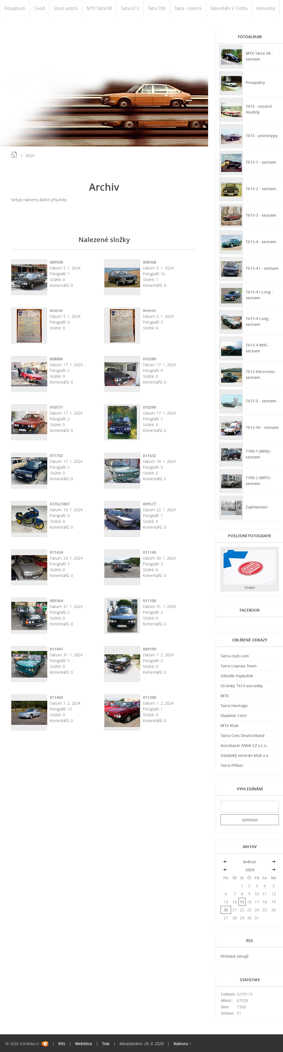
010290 (149, 407)
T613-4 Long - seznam (258, 321)
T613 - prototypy (261, 135)
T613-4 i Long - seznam (259, 294)
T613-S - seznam (261, 400)
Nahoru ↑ (182, 1043)
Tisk (105, 1043)
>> (273, 861)
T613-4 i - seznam (262, 268)
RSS (61, 1043)
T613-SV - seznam (262, 427)
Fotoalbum (14, 8)
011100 (149, 600)
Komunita (265, 8)
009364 (56, 600)
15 (242, 901)
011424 (56, 552)
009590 (56, 262)
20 (226, 909)
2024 (249, 869)
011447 (56, 649)
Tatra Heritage (234, 705)
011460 (56, 697)
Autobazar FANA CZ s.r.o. (244, 745)
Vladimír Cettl (234, 715)
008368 (149, 262)
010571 (56, 407)
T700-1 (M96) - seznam (259, 454)
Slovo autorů (66, 8)
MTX (225, 695)
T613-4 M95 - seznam (258, 347)
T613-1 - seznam (261, 162)
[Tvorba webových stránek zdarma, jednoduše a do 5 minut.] (44, 1043)
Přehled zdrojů (234, 956)
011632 (149, 455)
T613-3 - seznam (261, 215)
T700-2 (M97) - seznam (259, 480)
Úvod (39, 8)
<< (226, 861)
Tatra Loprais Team (238, 665)
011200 (149, 697)
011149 (149, 552)
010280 (149, 358)
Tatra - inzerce (188, 8)
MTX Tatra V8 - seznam (259, 56)
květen (249, 861)
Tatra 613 (130, 8)
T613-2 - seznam (261, 188)
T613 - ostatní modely (259, 109)
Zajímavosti (257, 507)
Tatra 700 (157, 8)
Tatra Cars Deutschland (242, 735)
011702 (56, 455)
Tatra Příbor (232, 765)
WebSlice (83, 1043)
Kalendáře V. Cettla (229, 8)
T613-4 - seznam (261, 241)
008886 (56, 358)
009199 (149, 649)
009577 (149, 504)
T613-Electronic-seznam (261, 374)
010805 (250, 588)
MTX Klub (230, 725)
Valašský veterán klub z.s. (245, 755)
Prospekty (255, 82)
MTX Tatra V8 (99, 8)
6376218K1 (60, 504)
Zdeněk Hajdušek (237, 675)
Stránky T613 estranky (242, 685)
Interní (56, 310)
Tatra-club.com (235, 656)
